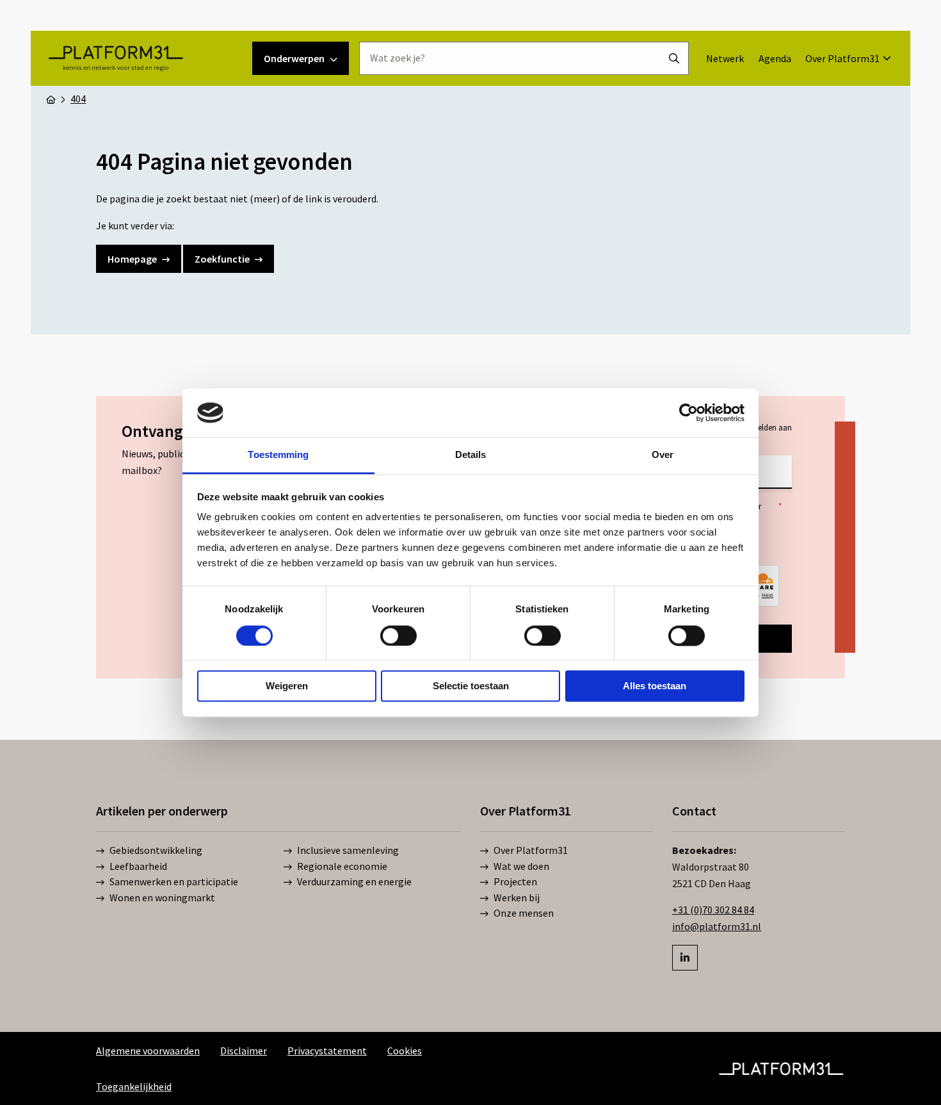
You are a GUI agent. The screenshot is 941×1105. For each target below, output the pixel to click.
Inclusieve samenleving (348, 850)
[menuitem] (725, 58)
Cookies (404, 1050)
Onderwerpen (294, 58)
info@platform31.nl (716, 926)
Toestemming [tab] (278, 455)
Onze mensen (524, 912)
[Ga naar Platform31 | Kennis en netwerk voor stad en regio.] (50, 98)
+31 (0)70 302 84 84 (713, 909)
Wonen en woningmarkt (162, 897)
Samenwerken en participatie (173, 881)
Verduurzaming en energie (354, 881)
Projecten (515, 881)
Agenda (775, 58)
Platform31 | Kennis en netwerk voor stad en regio (115, 58)
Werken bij (517, 897)
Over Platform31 (842, 58)
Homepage (132, 258)
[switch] (398, 635)
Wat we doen (521, 866)
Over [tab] (662, 455)
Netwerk (725, 58)
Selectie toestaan (471, 686)
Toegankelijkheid (134, 1086)
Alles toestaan (654, 686)
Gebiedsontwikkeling (155, 850)
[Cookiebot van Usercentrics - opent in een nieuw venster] (688, 412)
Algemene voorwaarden (148, 1050)
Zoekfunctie (222, 258)
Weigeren (287, 686)
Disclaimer (243, 1050)
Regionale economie (342, 866)
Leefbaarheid (138, 866)
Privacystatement (327, 1050)
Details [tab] (471, 455)
